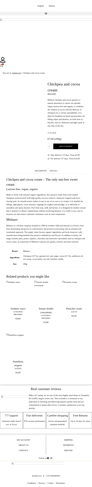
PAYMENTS (68, 445)
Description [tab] (41, 171)
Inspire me (16, 73)
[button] (46, 13)
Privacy (42, 483)
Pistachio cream (74, 308)
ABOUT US (24, 445)
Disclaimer (60, 483)
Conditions (31, 483)
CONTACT (23, 450)
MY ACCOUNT (23, 440)
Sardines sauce (18, 308)
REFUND (68, 450)
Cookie (50, 483)
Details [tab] (53, 171)
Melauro (52, 94)
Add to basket (65, 146)
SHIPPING (68, 440)
